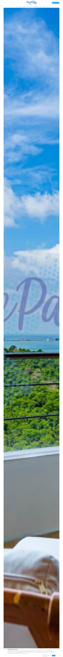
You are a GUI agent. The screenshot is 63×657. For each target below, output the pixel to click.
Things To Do (24, 6)
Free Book (28, 6)
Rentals (19, 6)
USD (4, 2)
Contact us (43, 6)
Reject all (49, 655)
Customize (45, 655)
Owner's (47, 6)
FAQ (31, 6)
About (40, 6)
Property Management (36, 6)
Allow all (53, 655)
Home (16, 6)
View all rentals (55, 2)
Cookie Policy (25, 653)
